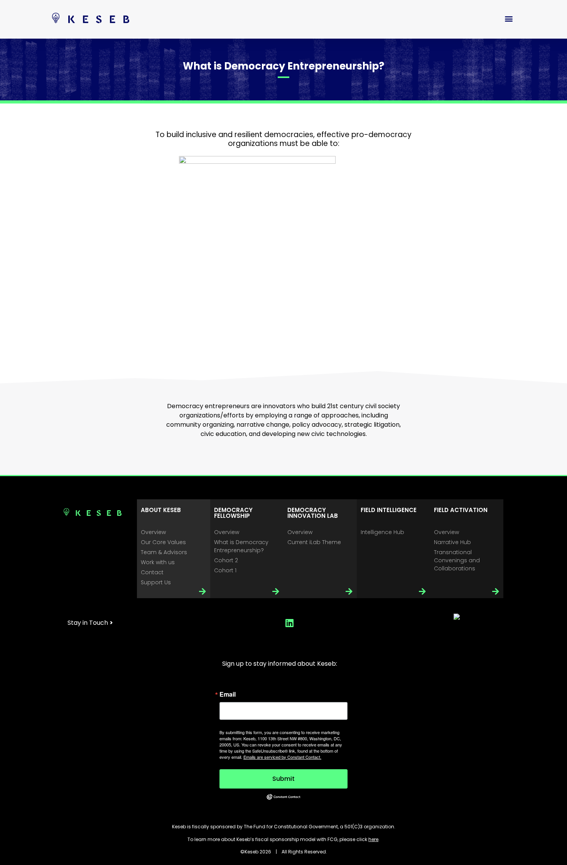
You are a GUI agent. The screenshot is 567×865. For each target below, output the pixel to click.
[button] (508, 18)
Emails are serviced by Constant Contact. (282, 757)
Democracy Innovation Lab (312, 513)
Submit (283, 778)
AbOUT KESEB (161, 510)
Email (227, 694)
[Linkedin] (289, 623)
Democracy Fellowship (233, 513)
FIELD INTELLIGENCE (389, 510)
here (373, 839)
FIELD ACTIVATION (461, 510)
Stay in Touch (90, 622)
